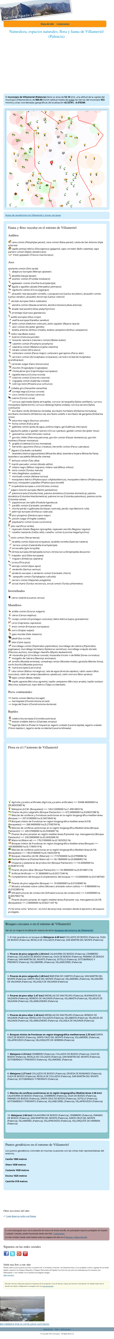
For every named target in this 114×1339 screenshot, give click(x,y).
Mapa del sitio (47, 24)
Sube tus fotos (8, 1275)
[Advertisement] (56, 63)
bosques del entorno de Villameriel (74, 930)
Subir (57, 1329)
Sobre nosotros (66, 1329)
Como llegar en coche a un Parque (21, 1216)
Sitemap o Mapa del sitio (76, 1237)
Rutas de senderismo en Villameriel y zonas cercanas (33, 215)
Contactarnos (63, 24)
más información (48, 1286)
